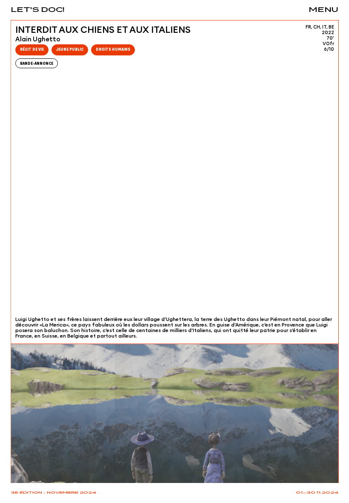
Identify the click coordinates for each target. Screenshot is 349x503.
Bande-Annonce (36, 63)
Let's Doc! (38, 10)
